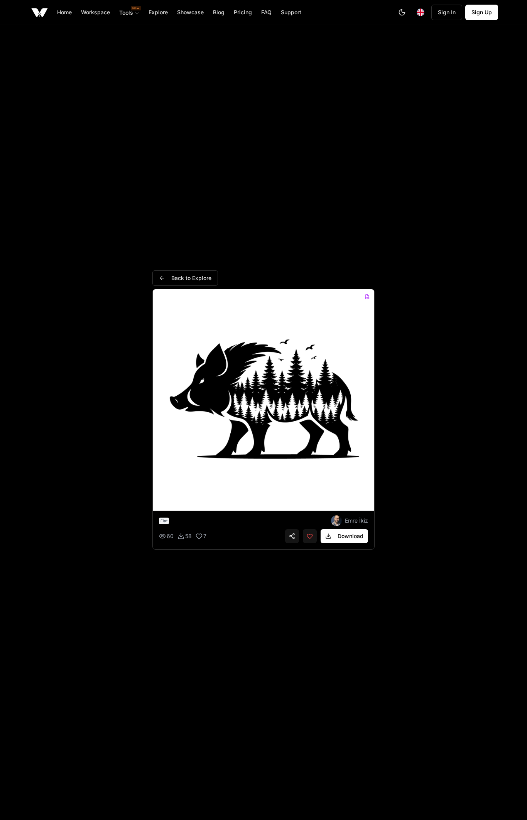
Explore (158, 12)
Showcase (190, 12)
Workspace (95, 12)
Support (291, 12)
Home (64, 12)
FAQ (266, 12)
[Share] (292, 536)
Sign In (447, 12)
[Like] (310, 536)
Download (350, 536)
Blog (219, 12)
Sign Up (481, 12)
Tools (129, 12)
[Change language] (420, 12)
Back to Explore (191, 278)
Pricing (243, 12)
